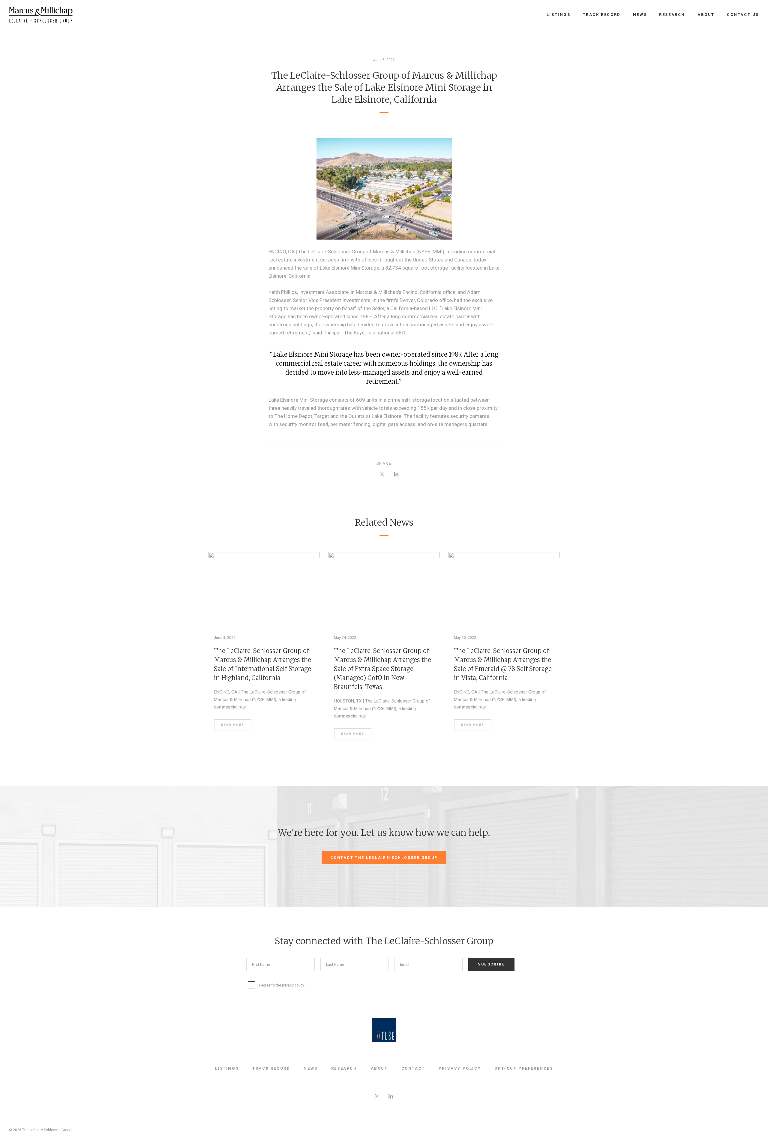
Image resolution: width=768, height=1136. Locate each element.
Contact (413, 1068)
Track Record (602, 14)
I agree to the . (282, 985)
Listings (559, 14)
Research (672, 14)
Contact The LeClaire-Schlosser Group (383, 858)
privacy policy (293, 985)
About (706, 14)
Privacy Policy (460, 1068)
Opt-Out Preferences (523, 1068)
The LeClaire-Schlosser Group (41, 15)
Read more (232, 725)
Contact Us (743, 14)
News (640, 14)
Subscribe (491, 964)
